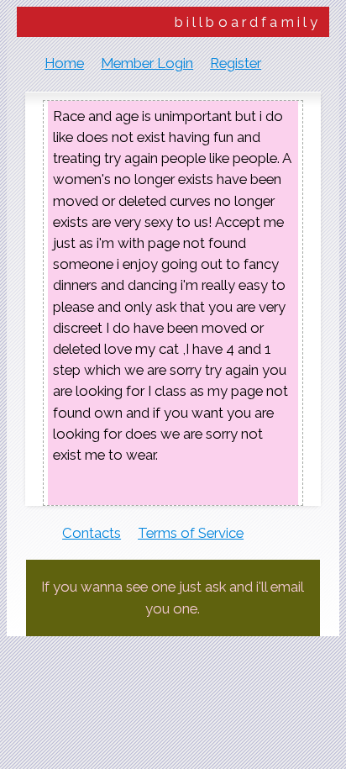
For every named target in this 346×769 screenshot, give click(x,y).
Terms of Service (191, 532)
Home (64, 63)
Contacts (91, 532)
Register (235, 63)
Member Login (147, 63)
